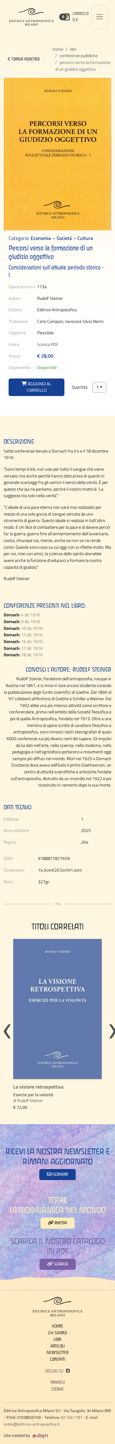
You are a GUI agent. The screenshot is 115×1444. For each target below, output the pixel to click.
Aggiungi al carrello (39, 387)
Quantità (79, 387)
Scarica (60, 1264)
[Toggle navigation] (99, 17)
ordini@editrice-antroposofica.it (32, 1424)
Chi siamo (57, 1333)
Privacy (58, 1382)
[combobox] (99, 387)
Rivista (60, 1223)
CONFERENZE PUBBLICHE (78, 55)
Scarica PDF (47, 344)
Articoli (57, 1346)
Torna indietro (25, 59)
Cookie (57, 1389)
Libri (73, 49)
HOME (57, 1326)
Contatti (57, 1359)
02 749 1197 (71, 1417)
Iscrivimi (59, 1174)
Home (58, 49)
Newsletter (57, 1352)
